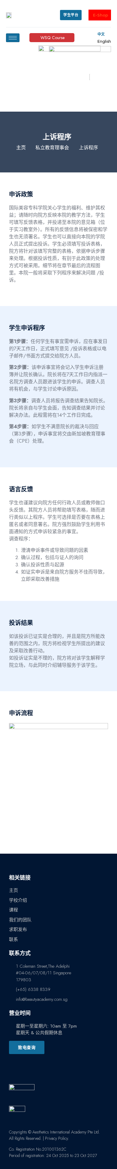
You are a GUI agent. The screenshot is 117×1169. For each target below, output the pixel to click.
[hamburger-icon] (13, 37)
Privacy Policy (56, 1138)
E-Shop (100, 15)
